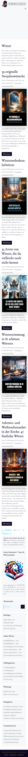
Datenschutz (12, 754)
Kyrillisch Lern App (9, 691)
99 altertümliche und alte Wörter (12, 655)
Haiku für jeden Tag (9, 628)
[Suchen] (23, 607)
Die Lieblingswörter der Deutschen (13, 646)
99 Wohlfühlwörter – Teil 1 (11, 640)
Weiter (6, 533)
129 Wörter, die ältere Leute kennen (13, 718)
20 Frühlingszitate (8, 670)
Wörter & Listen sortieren (10, 694)
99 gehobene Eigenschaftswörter (12, 712)
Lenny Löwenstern (8, 585)
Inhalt (6, 754)
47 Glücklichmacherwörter (11, 742)
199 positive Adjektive (9, 715)
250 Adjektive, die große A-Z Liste (13, 706)
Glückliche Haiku (8, 622)
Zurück (6, 529)
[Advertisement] (14, 25)
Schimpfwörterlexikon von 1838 (12, 709)
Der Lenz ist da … (8, 679)
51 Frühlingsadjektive (9, 667)
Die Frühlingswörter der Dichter (12, 673)
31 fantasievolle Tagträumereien (12, 730)
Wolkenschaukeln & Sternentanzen (13, 736)
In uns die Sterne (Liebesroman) (12, 625)
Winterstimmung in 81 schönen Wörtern (13, 338)
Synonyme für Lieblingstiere (11, 739)
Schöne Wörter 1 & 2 (9, 620)
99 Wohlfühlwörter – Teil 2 (11, 643)
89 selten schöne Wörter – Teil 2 (12, 652)
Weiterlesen (7, 154)
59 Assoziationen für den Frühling (13, 676)
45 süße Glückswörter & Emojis (12, 733)
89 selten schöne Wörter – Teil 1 (12, 649)
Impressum (20, 754)
